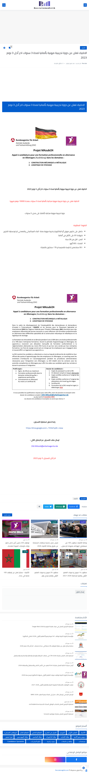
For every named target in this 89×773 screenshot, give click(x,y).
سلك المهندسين (22, 737)
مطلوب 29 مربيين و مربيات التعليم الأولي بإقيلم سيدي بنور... (46, 574)
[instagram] (55, 759)
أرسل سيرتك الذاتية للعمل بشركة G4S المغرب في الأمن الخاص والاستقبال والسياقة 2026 (45, 665)
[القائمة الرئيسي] (85, 5)
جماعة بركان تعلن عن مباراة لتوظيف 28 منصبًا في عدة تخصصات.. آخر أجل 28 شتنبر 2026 (46, 646)
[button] (74, 506)
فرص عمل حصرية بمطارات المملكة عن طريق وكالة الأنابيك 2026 (45, 544)
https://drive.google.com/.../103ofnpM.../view (44, 428)
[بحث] (4, 5)
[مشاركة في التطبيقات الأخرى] (39, 506)
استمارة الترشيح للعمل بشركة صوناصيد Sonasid (58, 714)
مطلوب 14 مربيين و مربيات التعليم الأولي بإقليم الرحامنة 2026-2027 (75, 574)
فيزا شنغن (8, 737)
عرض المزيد (7, 515)
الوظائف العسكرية (10, 732)
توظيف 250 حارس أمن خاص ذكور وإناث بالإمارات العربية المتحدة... (17, 544)
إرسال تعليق (80, 591)
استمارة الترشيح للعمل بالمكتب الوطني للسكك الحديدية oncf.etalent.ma (51, 704)
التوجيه (62, 732)
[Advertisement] (44, 27)
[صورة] (81, 626)
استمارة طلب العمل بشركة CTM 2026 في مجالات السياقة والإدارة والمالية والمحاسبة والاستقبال (43, 655)
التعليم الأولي (72, 732)
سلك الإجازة (65, 737)
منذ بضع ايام (82, 539)
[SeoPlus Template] (86, 770)
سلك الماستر (37, 737)
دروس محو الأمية (79, 737)
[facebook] (76, 759)
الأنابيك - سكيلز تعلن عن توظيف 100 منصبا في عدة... (16, 574)
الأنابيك (83, 48)
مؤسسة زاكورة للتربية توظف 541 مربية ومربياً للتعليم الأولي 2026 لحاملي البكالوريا (48, 636)
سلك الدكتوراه (51, 737)
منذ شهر (25, 539)
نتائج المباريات (35, 741)
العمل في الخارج (50, 732)
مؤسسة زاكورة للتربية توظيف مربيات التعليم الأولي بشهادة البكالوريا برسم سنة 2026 (47, 675)
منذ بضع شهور (68, 701)
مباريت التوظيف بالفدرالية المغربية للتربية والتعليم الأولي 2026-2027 (52, 685)
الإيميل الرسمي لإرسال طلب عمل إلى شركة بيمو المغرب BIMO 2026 (52, 694)
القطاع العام (24, 732)
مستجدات (82, 741)
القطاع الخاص (37, 732)
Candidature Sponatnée (15, 741)
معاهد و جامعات (66, 741)
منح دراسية (51, 741)
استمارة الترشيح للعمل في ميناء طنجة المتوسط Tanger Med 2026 (52, 626)
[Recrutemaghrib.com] (44, 5)
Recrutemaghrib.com (62, 770)
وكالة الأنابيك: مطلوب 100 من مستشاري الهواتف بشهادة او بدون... (74, 544)
